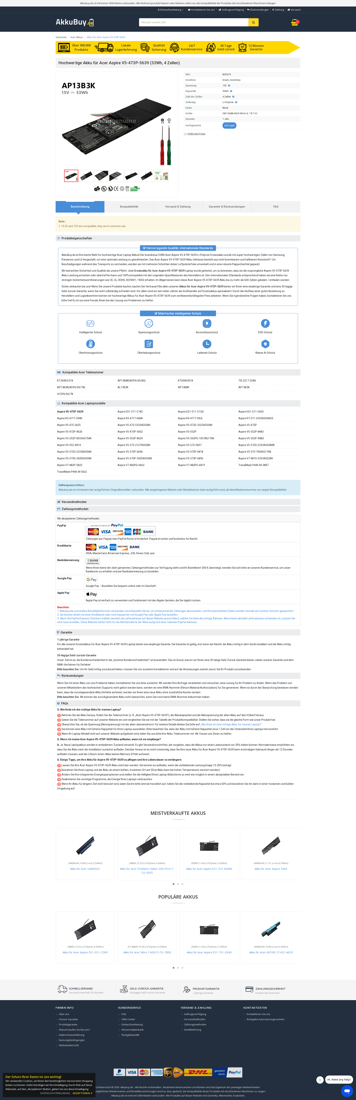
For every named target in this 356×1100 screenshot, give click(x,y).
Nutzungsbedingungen (72, 1040)
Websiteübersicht (69, 1045)
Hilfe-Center (128, 1019)
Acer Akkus (76, 37)
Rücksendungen (259, 9)
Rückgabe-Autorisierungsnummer (266, 1019)
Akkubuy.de (126, 1087)
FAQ (124, 1014)
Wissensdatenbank (133, 1029)
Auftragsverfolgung (233, 9)
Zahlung (279, 9)
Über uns (64, 1014)
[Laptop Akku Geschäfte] (75, 25)
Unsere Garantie (68, 1019)
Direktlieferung (192, 1029)
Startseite (61, 37)
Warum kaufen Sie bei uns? (74, 1029)
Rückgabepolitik (130, 1035)
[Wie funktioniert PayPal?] (227, 1077)
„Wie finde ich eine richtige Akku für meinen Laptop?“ (231, 724)
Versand (295, 9)
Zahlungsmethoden (195, 1024)
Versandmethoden (194, 1019)
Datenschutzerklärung (71, 1035)
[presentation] (80, 206)
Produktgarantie (68, 1024)
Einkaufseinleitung (170, 9)
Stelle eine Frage (196, 133)
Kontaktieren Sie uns (203, 9)
